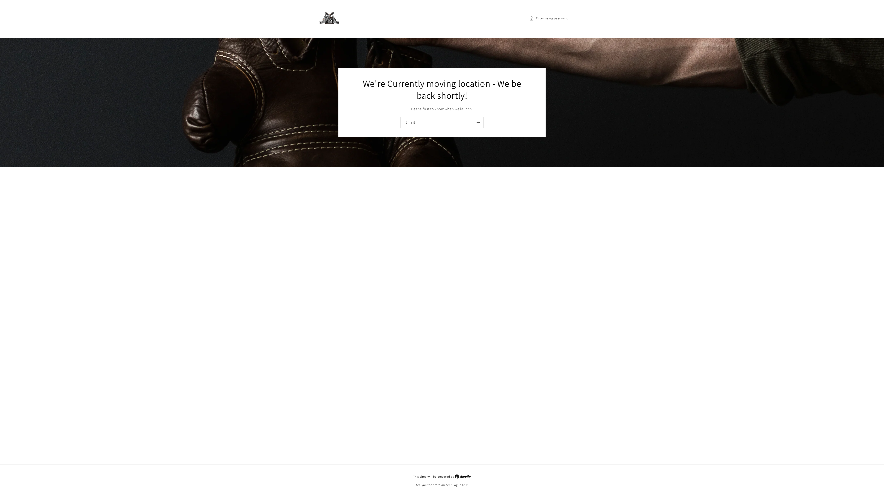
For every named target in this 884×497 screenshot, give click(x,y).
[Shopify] (463, 477)
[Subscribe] (478, 122)
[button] (549, 18)
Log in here (460, 485)
